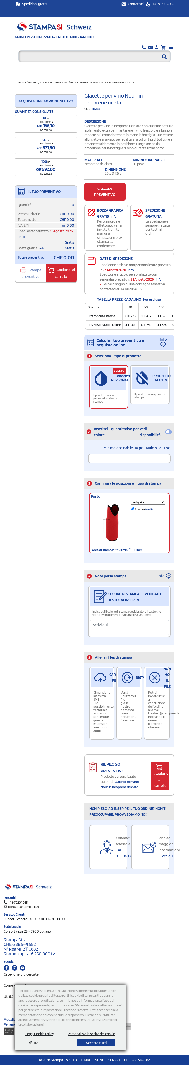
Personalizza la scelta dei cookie (91, 1034)
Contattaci (136, 4)
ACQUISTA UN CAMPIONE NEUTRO (45, 101)
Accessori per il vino (54, 82)
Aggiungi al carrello (65, 273)
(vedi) (149, 509)
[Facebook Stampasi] (6, 968)
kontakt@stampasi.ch (23, 907)
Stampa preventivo (31, 273)
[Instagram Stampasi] (14, 968)
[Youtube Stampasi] (22, 968)
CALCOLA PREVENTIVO (104, 191)
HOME (22, 82)
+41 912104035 (163, 4)
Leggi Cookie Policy (39, 1034)
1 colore (143, 509)
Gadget (33, 82)
